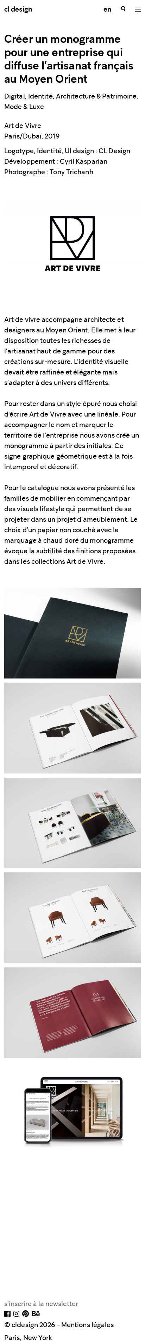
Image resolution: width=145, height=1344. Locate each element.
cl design (18, 10)
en (107, 10)
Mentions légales (87, 1325)
